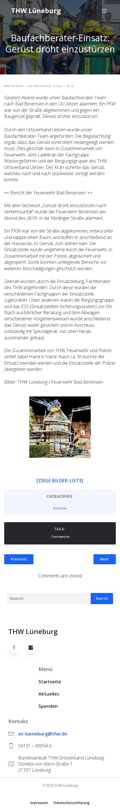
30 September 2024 (45, 86)
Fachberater (60, 537)
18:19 (69, 86)
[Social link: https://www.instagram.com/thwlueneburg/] (33, 647)
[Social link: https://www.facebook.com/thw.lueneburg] (16, 647)
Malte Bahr (14, 86)
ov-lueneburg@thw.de (42, 734)
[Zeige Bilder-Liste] (60, 481)
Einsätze (59, 508)
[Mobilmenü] (104, 10)
